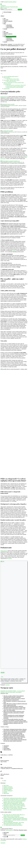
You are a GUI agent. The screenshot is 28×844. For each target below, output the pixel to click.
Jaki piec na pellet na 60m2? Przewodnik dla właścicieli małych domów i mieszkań (13, 696)
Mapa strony (6, 793)
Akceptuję (3, 842)
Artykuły (10, 44)
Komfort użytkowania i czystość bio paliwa (14, 87)
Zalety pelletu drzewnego (11, 81)
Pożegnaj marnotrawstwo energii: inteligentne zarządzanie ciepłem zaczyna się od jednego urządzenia (13, 716)
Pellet (4, 780)
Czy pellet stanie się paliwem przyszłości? (12, 825)
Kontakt (5, 28)
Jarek (22, 45)
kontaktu (10, 558)
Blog (4, 23)
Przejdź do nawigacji (5, 6)
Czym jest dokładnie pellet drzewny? (10, 76)
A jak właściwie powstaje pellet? (12, 78)
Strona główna (4, 44)
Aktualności (9, 25)
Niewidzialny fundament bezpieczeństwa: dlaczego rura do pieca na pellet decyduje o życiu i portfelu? (15, 730)
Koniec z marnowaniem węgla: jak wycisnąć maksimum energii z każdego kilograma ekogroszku (15, 818)
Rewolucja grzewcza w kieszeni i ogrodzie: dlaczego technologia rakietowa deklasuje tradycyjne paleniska (15, 723)
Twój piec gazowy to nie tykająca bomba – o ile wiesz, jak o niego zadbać (14, 709)
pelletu (14, 250)
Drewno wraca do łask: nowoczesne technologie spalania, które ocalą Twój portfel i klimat (14, 732)
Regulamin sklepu (7, 789)
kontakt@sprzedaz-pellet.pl (10, 1)
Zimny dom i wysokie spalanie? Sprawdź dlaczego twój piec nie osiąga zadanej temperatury (14, 740)
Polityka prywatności (8, 788)
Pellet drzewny (4, 96)
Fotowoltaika (9, 26)
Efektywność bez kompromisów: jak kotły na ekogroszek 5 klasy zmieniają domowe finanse (13, 735)
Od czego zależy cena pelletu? (11, 692)
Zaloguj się (3, 5)
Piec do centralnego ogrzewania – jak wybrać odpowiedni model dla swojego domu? (13, 823)
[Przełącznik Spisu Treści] (2, 73)
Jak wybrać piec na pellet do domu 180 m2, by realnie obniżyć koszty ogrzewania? (14, 815)
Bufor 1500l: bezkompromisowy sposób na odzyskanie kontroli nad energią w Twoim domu (14, 707)
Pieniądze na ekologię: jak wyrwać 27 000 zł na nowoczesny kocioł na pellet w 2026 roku (14, 737)
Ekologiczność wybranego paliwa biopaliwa (15, 86)
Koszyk (5, 836)
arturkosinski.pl (9, 830)
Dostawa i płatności (7, 21)
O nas (4, 22)
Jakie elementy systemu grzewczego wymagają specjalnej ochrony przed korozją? (14, 699)
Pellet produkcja (6, 77)
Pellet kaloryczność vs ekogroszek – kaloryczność (16, 85)
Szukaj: (2, 9)
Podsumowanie (6, 88)
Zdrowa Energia (10, 27)
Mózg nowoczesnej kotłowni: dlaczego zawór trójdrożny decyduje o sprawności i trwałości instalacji (13, 713)
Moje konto (6, 785)
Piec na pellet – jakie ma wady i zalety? (11, 80)
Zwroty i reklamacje (8, 790)
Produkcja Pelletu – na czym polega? (13, 690)
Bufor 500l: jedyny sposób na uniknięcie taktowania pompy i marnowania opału (15, 704)
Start (4, 18)
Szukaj (19, 9)
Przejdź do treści (14, 6)
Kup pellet (5, 19)
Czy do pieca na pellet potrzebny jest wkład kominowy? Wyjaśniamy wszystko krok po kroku (14, 720)
